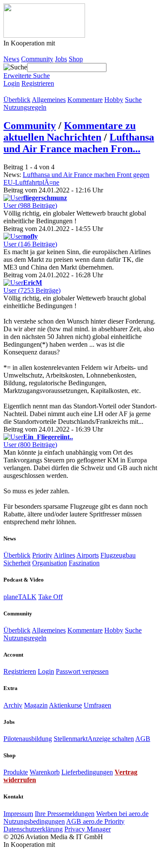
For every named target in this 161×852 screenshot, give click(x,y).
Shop (76, 59)
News (11, 59)
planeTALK (19, 596)
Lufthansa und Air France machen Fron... (78, 143)
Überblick (16, 99)
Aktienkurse (65, 705)
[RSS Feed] (24, 92)
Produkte (15, 772)
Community (37, 59)
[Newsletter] (32, 92)
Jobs (61, 59)
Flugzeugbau (118, 555)
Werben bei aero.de (122, 813)
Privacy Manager (87, 829)
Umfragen (97, 705)
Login (11, 83)
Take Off (50, 596)
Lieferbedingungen (87, 772)
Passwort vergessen (82, 671)
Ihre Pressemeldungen (64, 813)
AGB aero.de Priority (95, 821)
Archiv (12, 705)
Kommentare (85, 99)
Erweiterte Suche (26, 75)
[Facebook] (6, 92)
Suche (133, 99)
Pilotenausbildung (27, 738)
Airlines (64, 555)
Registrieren (37, 83)
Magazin (36, 705)
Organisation (49, 563)
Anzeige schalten (111, 738)
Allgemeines (49, 99)
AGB (142, 738)
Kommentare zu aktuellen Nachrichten (69, 131)
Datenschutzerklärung (33, 829)
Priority (42, 555)
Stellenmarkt (71, 738)
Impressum (18, 813)
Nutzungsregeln (24, 107)
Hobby (113, 99)
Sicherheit (16, 563)
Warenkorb (45, 772)
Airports (87, 555)
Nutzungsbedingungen (34, 821)
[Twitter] (15, 92)
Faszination (84, 563)
